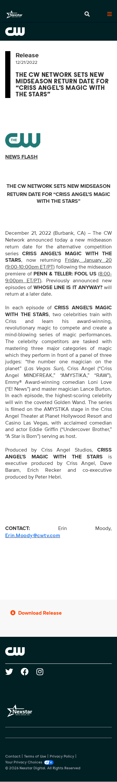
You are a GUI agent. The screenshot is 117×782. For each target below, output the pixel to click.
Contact (12, 757)
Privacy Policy (62, 757)
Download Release (40, 613)
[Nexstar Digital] (14, 14)
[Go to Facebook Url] (28, 672)
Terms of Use (35, 757)
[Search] (87, 14)
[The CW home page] (58, 651)
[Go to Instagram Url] (43, 672)
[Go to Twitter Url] (13, 672)
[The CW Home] (58, 31)
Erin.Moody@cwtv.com (32, 535)
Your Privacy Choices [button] (23, 762)
